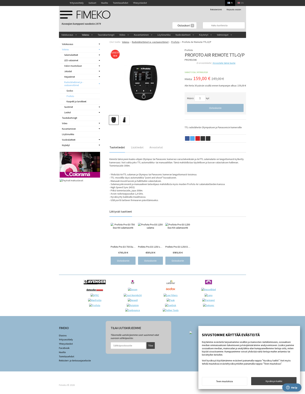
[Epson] (133, 289)
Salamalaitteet (71, 54)
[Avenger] (95, 285)
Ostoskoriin (215, 108)
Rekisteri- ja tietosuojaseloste (75, 360)
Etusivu (63, 335)
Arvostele (224, 63)
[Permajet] (209, 300)
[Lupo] (209, 295)
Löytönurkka (164, 34)
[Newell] (133, 300)
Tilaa (150, 345)
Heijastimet (69, 76)
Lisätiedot (137, 147)
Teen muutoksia (224, 381)
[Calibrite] (171, 285)
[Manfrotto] (95, 300)
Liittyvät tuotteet (120, 211)
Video (122, 34)
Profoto (70, 96)
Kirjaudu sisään (234, 9)
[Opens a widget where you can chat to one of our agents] (291, 387)
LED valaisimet (71, 60)
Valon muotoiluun (73, 65)
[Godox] (171, 292)
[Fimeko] (86, 14)
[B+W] (133, 285)
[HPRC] (96, 295)
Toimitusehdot (120, 2)
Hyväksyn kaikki (274, 381)
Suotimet (68, 106)
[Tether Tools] (171, 310)
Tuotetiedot (117, 147)
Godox (70, 90)
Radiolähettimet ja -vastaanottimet (73, 84)
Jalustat (68, 71)
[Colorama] (209, 285)
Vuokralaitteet (182, 34)
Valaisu (85, 34)
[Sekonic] (209, 305)
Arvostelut (156, 147)
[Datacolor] (95, 292)
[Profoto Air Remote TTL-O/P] (143, 82)
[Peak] (172, 300)
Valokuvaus (67, 34)
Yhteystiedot (140, 2)
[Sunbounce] (133, 310)
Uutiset (92, 2)
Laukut (67, 112)
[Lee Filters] (171, 295)
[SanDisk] (171, 305)
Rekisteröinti (216, 9)
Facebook (64, 348)
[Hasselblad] (209, 289)
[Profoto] (95, 305)
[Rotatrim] (133, 305)
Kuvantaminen (141, 34)
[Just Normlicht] (133, 295)
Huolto (104, 2)
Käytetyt (203, 34)
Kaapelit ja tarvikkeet (76, 101)
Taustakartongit (106, 34)
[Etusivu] (63, 3)
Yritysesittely (77, 2)
